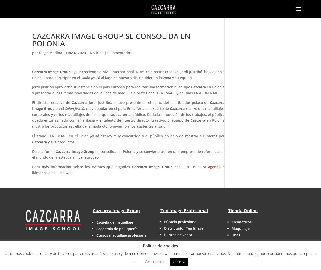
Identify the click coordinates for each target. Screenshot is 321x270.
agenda (214, 166)
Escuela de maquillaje (114, 222)
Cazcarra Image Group (116, 210)
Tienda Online (243, 210)
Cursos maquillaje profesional (121, 235)
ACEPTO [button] (179, 261)
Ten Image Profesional (184, 210)
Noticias (96, 52)
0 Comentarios (119, 52)
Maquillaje (241, 228)
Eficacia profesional (180, 221)
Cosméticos (242, 222)
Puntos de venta (178, 234)
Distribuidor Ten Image (183, 228)
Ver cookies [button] (154, 261)
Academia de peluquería (117, 228)
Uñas (236, 235)
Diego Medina (50, 52)
